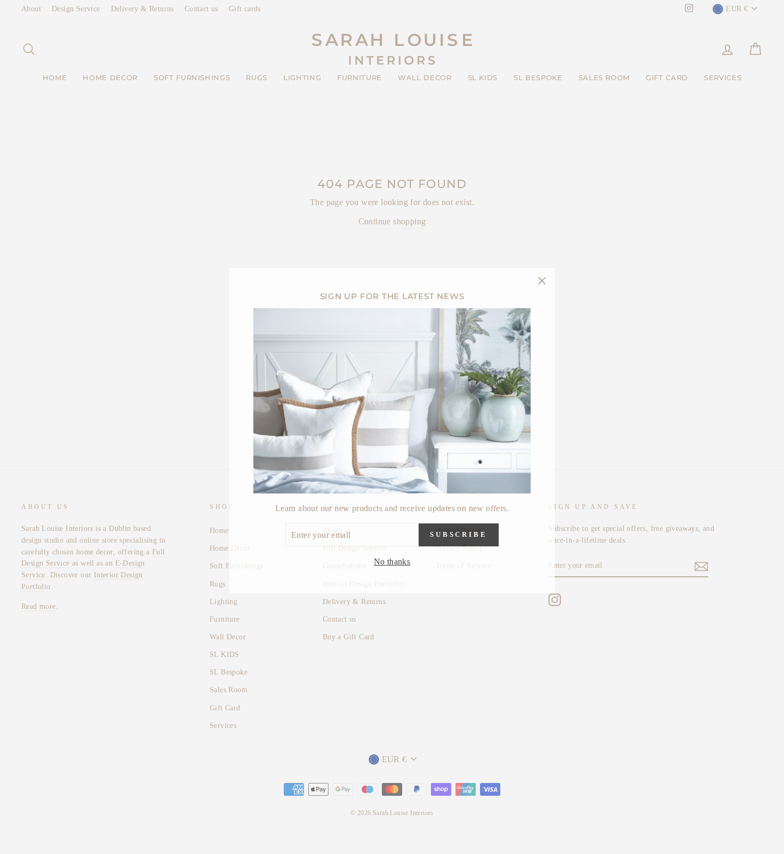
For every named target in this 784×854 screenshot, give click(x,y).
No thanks (392, 557)
